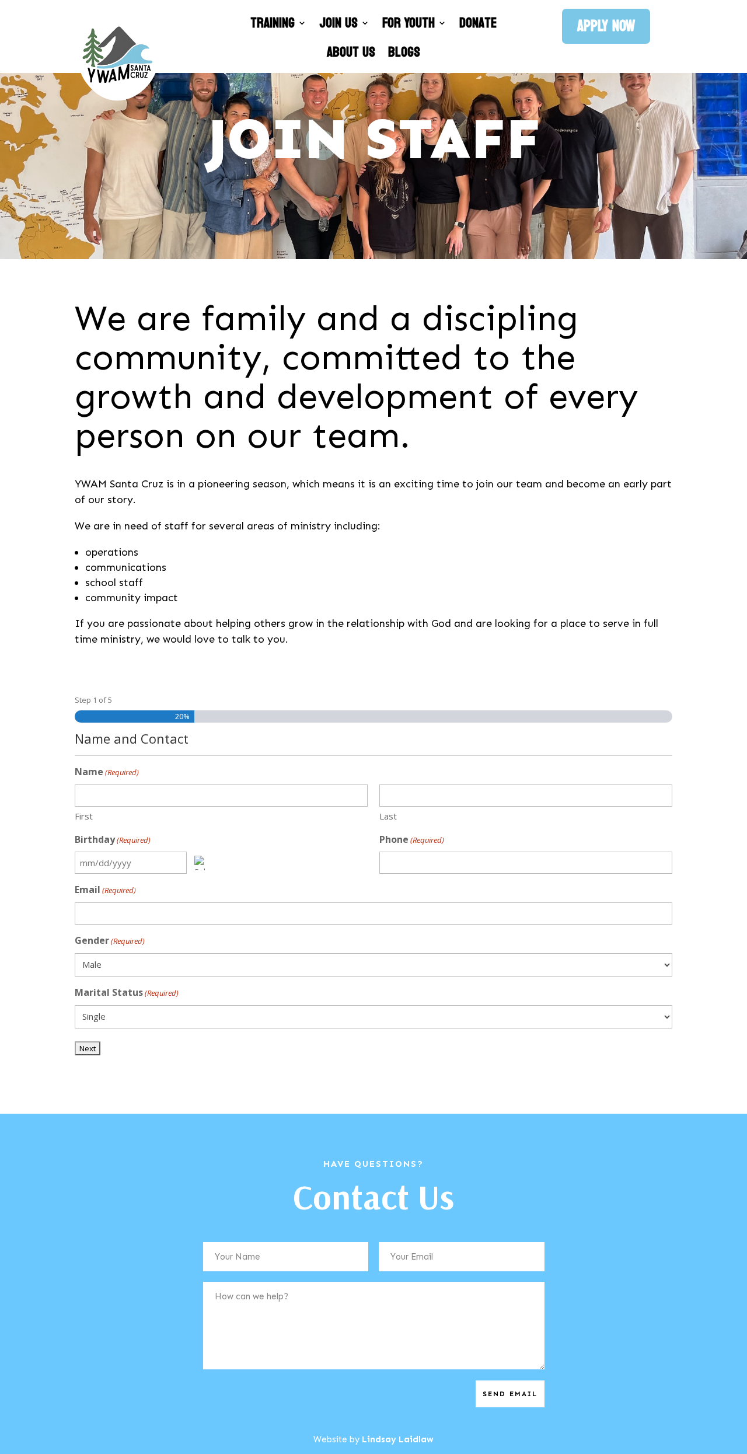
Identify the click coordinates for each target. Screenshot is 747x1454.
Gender (110, 940)
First (84, 816)
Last (388, 816)
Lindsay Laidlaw (398, 1439)
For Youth (408, 24)
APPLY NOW (606, 26)
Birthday (113, 839)
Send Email (510, 1394)
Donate (478, 24)
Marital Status (127, 992)
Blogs (404, 54)
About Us (351, 54)
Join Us (338, 24)
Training (272, 24)
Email (105, 889)
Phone (411, 839)
